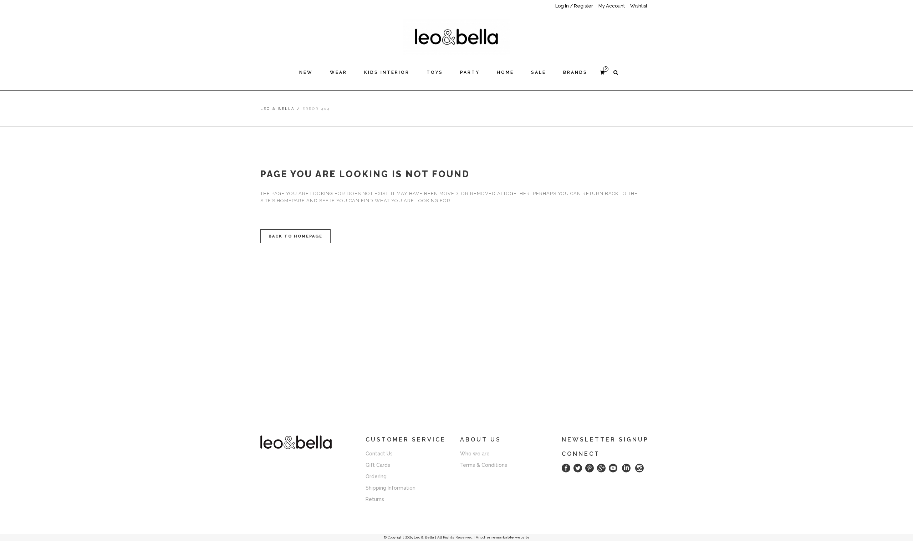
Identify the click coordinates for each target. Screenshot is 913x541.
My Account (611, 6)
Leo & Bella (277, 109)
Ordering (376, 476)
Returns (375, 499)
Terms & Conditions (483, 465)
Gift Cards (378, 465)
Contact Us (379, 453)
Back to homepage (295, 236)
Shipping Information (390, 488)
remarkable (502, 537)
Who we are (475, 453)
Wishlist (638, 6)
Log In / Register (574, 6)
